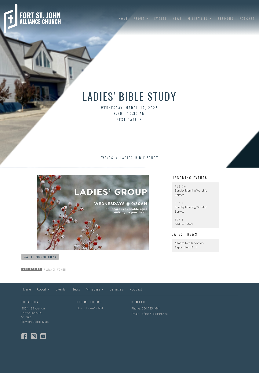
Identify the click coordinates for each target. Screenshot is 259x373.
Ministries (198, 18)
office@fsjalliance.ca (155, 314)
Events (160, 18)
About (139, 18)
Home (123, 18)
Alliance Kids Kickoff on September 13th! (189, 245)
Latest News (185, 234)
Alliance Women (55, 269)
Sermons (226, 18)
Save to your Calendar (40, 257)
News (177, 18)
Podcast (247, 18)
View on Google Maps (35, 322)
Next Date (128, 119)
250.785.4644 (151, 308)
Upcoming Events (189, 177)
